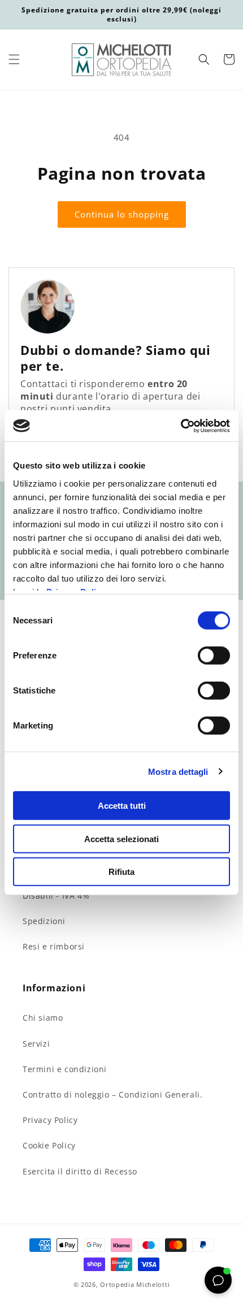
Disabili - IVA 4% (56, 895)
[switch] (214, 656)
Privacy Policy (50, 1120)
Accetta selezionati (121, 838)
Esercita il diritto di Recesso (80, 1171)
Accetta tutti (122, 805)
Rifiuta (121, 872)
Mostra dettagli (178, 771)
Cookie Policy (49, 1145)
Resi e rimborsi (54, 946)
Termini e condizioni (65, 1069)
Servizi (36, 1043)
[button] (14, 59)
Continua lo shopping (122, 214)
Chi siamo (43, 1017)
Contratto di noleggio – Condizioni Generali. (112, 1094)
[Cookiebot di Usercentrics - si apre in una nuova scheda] (180, 425)
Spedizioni (44, 921)
